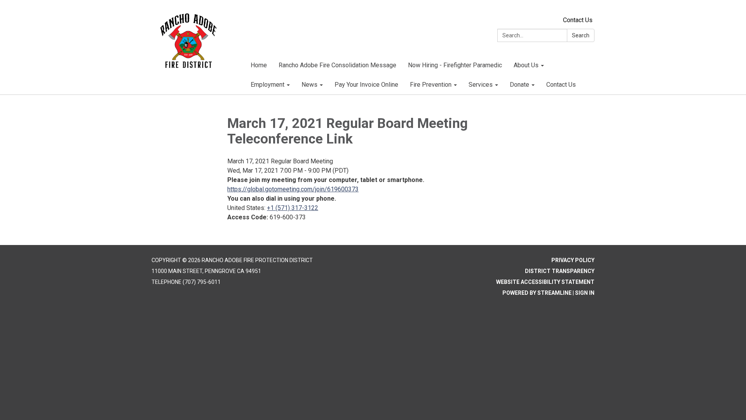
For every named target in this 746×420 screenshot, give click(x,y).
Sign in (584, 293)
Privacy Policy (572, 260)
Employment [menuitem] (267, 84)
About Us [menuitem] (526, 65)
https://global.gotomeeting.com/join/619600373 (293, 189)
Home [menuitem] (259, 65)
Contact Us (578, 20)
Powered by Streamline (537, 293)
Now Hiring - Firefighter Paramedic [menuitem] (455, 65)
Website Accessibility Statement (545, 282)
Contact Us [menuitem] (561, 84)
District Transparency (559, 271)
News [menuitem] (309, 84)
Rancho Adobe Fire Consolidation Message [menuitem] (337, 65)
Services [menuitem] (481, 84)
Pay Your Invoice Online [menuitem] (366, 84)
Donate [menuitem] (519, 84)
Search (580, 35)
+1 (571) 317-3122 (292, 208)
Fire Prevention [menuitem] (430, 84)
